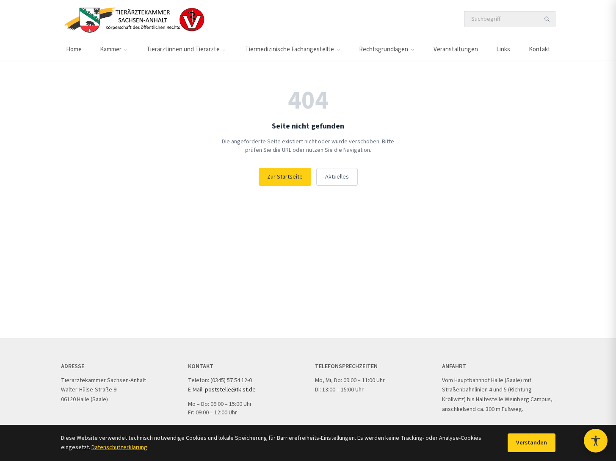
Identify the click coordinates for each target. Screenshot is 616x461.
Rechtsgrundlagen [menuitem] (383, 49)
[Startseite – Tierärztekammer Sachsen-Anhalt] (133, 19)
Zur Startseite (285, 177)
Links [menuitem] (503, 49)
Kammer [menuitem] (111, 49)
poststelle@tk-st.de (230, 390)
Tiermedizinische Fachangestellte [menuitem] (289, 49)
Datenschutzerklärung (119, 447)
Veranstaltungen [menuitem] (456, 49)
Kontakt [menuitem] (539, 49)
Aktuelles (337, 177)
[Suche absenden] (547, 19)
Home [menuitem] (74, 49)
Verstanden (531, 443)
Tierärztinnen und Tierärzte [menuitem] (183, 49)
